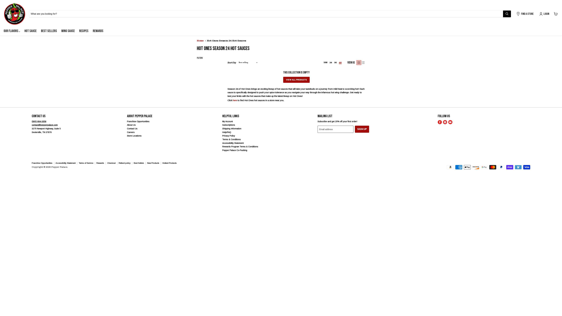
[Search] (507, 14)
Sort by (232, 62)
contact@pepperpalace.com (45, 125)
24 (331, 62)
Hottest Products (169, 163)
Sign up (362, 129)
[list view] (363, 63)
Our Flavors (11, 31)
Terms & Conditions (231, 139)
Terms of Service (86, 163)
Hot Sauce (30, 31)
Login (546, 14)
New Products (153, 163)
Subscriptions (228, 125)
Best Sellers (49, 31)
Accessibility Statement (233, 143)
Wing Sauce (68, 31)
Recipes (83, 31)
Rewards (98, 31)
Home (200, 41)
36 (335, 62)
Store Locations (134, 136)
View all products (296, 80)
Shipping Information (231, 128)
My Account (227, 121)
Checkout (111, 163)
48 (340, 62)
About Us (131, 125)
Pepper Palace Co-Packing (234, 150)
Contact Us (132, 128)
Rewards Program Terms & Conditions (240, 146)
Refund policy (125, 163)
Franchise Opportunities (138, 121)
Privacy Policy (228, 136)
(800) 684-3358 (39, 121)
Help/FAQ (226, 132)
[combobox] (266, 14)
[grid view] (359, 62)
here (235, 100)
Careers (131, 132)
